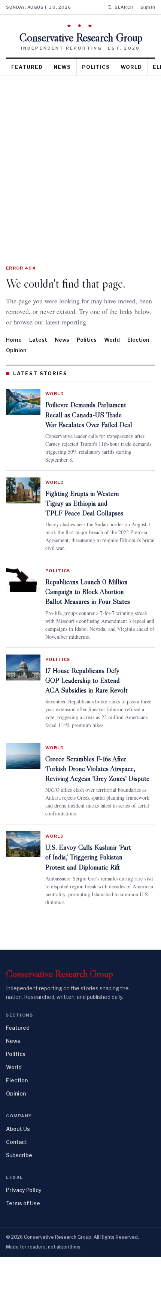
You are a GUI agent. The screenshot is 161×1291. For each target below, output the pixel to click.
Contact (16, 1176)
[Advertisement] (80, 160)
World (131, 67)
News (62, 67)
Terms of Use (23, 1237)
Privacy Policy (24, 1224)
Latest (38, 350)
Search (124, 7)
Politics (96, 67)
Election (138, 350)
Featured (27, 67)
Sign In (147, 7)
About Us (18, 1163)
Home (14, 350)
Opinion (16, 361)
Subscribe (19, 1189)
